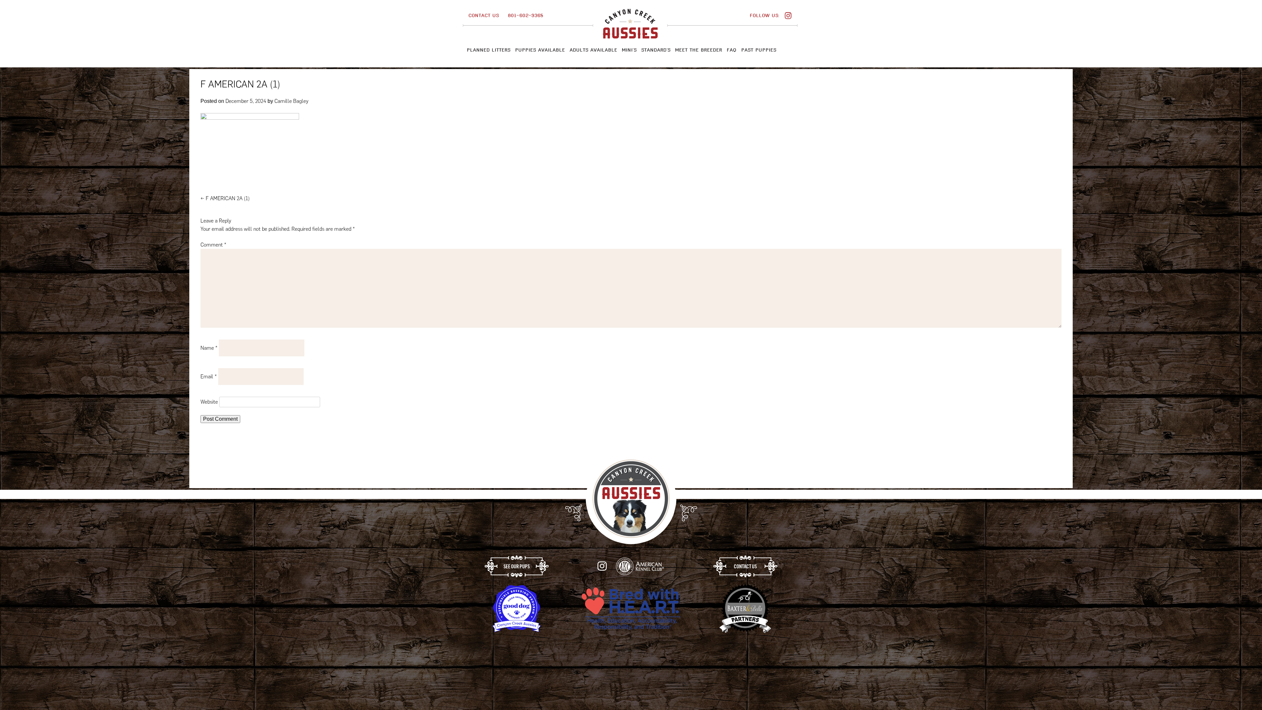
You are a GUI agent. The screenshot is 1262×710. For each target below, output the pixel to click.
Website (209, 402)
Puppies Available (540, 50)
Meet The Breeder (698, 50)
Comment (213, 245)
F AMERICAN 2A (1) (225, 198)
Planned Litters (488, 50)
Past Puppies (758, 50)
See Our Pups (516, 566)
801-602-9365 (525, 15)
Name (209, 348)
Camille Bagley (291, 101)
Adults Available (593, 50)
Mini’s (629, 50)
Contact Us (483, 15)
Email (208, 376)
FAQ (731, 50)
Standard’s (655, 50)
